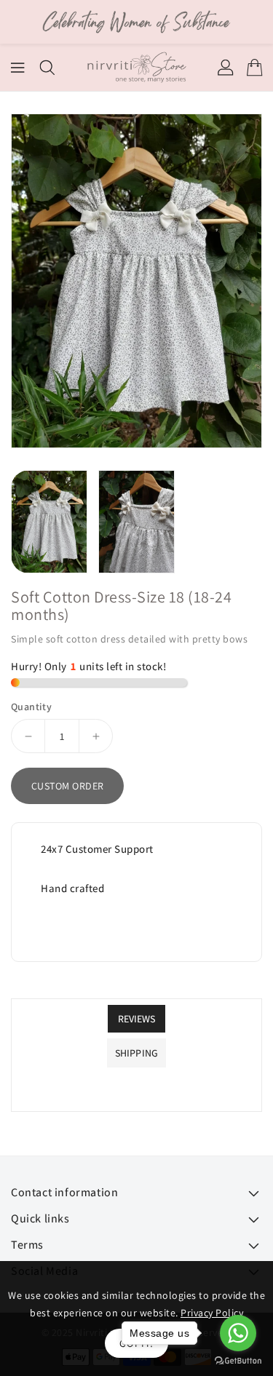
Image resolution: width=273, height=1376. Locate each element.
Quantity (31, 706)
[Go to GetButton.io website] (238, 1361)
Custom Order (67, 785)
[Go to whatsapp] (238, 1333)
